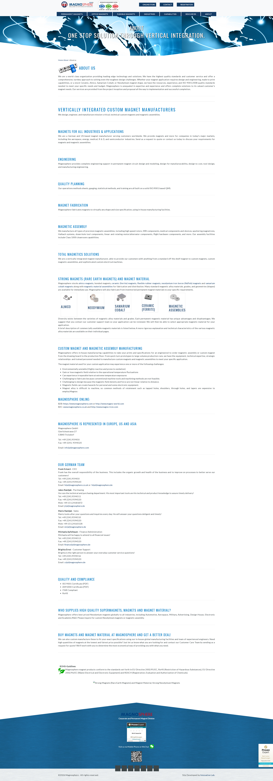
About (208, 14)
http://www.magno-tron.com (104, 407)
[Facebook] (118, 768)
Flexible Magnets (126, 14)
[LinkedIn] (130, 768)
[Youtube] (156, 768)
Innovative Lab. (207, 775)
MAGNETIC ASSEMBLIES (177, 308)
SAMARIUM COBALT (122, 308)
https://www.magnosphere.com (78, 403)
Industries (149, 14)
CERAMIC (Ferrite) (148, 307)
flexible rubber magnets (148, 283)
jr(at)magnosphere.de (74, 506)
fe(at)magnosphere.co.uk (76, 485)
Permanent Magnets (72, 14)
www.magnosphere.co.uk (75, 407)
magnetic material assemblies (98, 286)
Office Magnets (100, 14)
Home (60, 60)
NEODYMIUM (96, 307)
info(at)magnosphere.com (76, 447)
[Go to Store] (147, 5)
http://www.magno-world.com (110, 403)
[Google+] (149, 768)
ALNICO (66, 306)
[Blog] (143, 768)
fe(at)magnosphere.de (102, 485)
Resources (191, 14)
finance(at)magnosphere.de (77, 544)
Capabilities (170, 14)
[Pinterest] (137, 768)
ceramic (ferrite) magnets (124, 283)
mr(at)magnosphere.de (75, 527)
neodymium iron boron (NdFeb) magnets (181, 283)
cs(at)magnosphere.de (74, 562)
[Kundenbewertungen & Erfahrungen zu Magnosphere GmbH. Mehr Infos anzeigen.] (136, 732)
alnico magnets (86, 283)
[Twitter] (124, 768)
